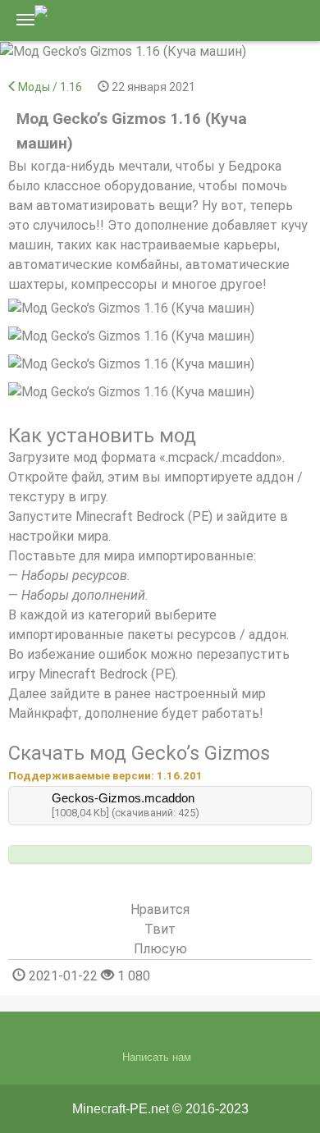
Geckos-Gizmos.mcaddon (123, 798)
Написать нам (156, 1057)
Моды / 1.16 (50, 87)
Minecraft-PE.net (120, 1109)
